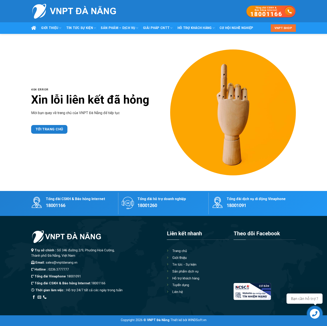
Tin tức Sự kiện (79, 28)
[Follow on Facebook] (34, 297)
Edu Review (40, 303)
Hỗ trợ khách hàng (195, 28)
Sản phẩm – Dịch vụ (118, 28)
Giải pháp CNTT (156, 28)
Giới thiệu (49, 28)
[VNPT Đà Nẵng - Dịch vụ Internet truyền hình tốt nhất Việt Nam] (73, 11)
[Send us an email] (39, 297)
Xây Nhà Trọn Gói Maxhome (115, 303)
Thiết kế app (59, 303)
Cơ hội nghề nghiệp (236, 28)
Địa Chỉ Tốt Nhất (81, 303)
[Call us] (44, 297)
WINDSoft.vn (197, 320)
